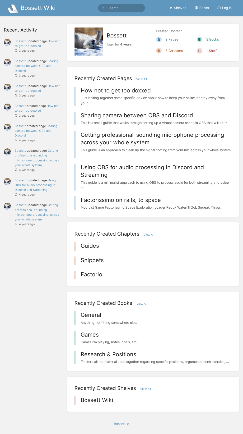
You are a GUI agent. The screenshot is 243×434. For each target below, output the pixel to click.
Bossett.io (121, 424)
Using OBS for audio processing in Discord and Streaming (35, 185)
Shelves (180, 8)
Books (204, 8)
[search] (121, 8)
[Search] (103, 8)
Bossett (20, 41)
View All (141, 79)
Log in (227, 8)
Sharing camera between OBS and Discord (36, 65)
